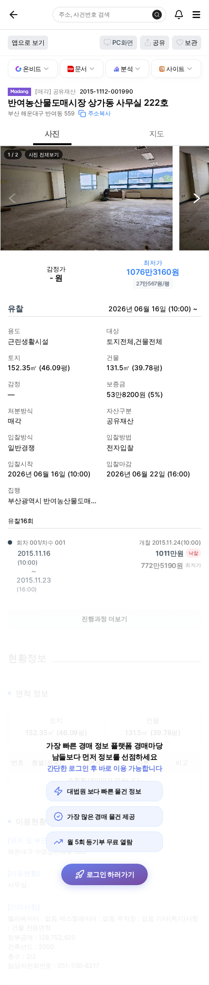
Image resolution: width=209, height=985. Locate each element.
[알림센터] (179, 14)
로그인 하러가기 (111, 874)
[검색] (157, 14)
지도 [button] (157, 133)
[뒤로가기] (25, 14)
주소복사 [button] (99, 113)
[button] (86, 198)
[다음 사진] (197, 198)
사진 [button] (52, 133)
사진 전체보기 (44, 154)
